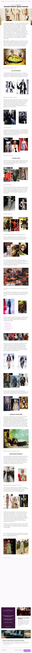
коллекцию (14, 105)
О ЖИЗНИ (17, 1)
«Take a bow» (15, 526)
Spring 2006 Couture (8, 324)
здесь (25, 99)
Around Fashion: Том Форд (8, 622)
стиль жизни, (5, 645)
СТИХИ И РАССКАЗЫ (22, 1)
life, (3, 645)
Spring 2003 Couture (8, 326)
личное (8, 645)
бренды (18, 36)
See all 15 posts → (8, 626)
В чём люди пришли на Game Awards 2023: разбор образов (8, 616)
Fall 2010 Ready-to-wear (9, 328)
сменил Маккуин (17, 132)
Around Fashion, (6, 557)
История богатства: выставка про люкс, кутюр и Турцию (8, 619)
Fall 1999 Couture (8, 329)
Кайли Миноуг (7, 527)
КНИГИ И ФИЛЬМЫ (12, 1)
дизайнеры (9, 557)
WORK (6, 1)
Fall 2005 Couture (8, 323)
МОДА (8, 1)
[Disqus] (16, 570)
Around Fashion (23, 36)
